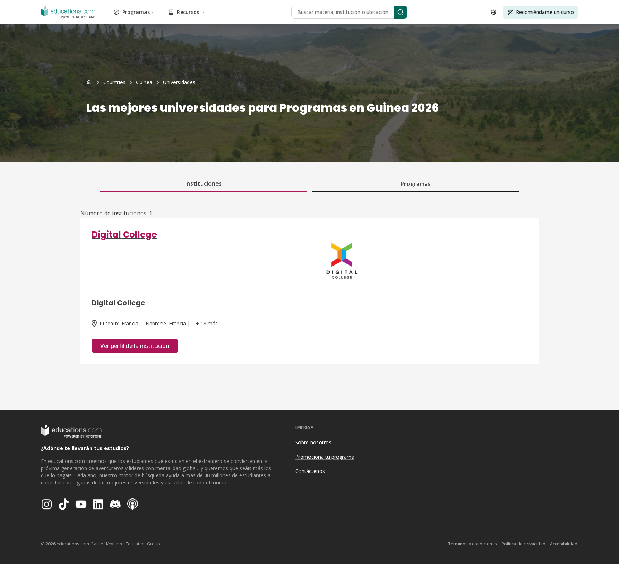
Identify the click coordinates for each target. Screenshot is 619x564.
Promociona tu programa (324, 456)
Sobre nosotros (313, 442)
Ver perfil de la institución (134, 346)
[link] (179, 82)
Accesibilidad (563, 544)
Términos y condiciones (472, 544)
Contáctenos (310, 471)
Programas (136, 12)
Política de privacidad (524, 544)
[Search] (400, 12)
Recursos (188, 12)
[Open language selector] (493, 12)
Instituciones (203, 183)
